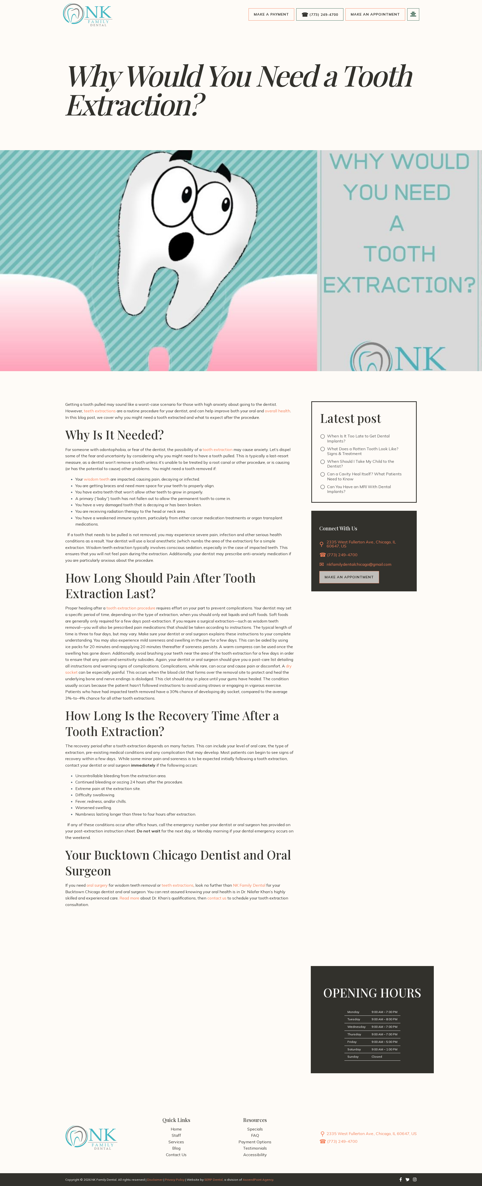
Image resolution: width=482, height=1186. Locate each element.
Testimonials (255, 1148)
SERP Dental (213, 1179)
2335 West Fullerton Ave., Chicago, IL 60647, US (361, 544)
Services (176, 1141)
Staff (176, 1135)
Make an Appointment (375, 14)
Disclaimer (155, 1179)
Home (176, 1129)
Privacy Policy (175, 1179)
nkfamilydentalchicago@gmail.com (359, 564)
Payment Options (254, 1141)
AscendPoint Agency (258, 1179)
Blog (176, 1148)
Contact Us (176, 1154)
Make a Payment (271, 14)
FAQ (255, 1135)
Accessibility (255, 1154)
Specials (255, 1129)
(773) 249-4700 (324, 14)
